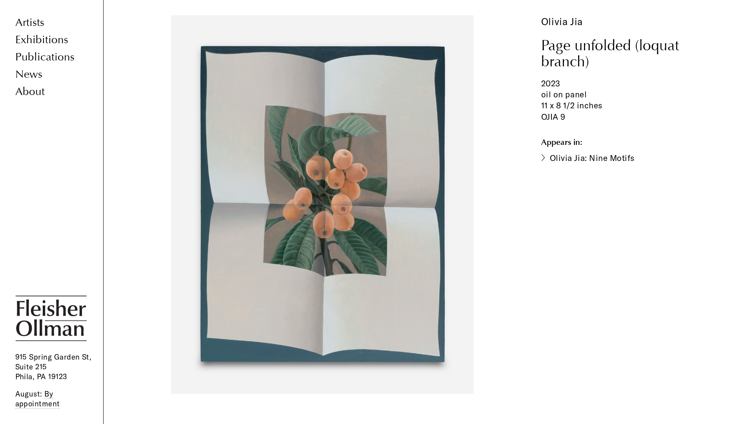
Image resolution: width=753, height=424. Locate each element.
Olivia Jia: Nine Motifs (592, 158)
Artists (29, 22)
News (28, 74)
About (30, 92)
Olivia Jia (562, 21)
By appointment (37, 398)
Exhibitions (41, 40)
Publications (45, 57)
